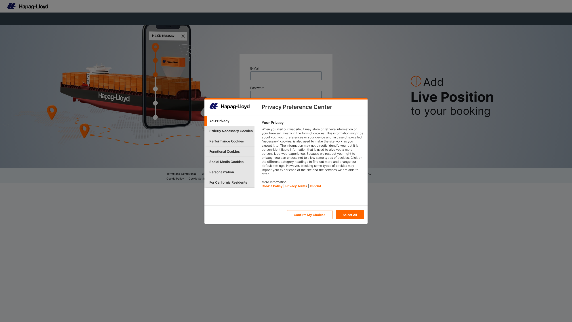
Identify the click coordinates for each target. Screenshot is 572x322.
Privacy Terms (296, 186)
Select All (350, 215)
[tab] (229, 121)
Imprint (315, 186)
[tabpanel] (312, 155)
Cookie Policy (272, 186)
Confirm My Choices (310, 215)
